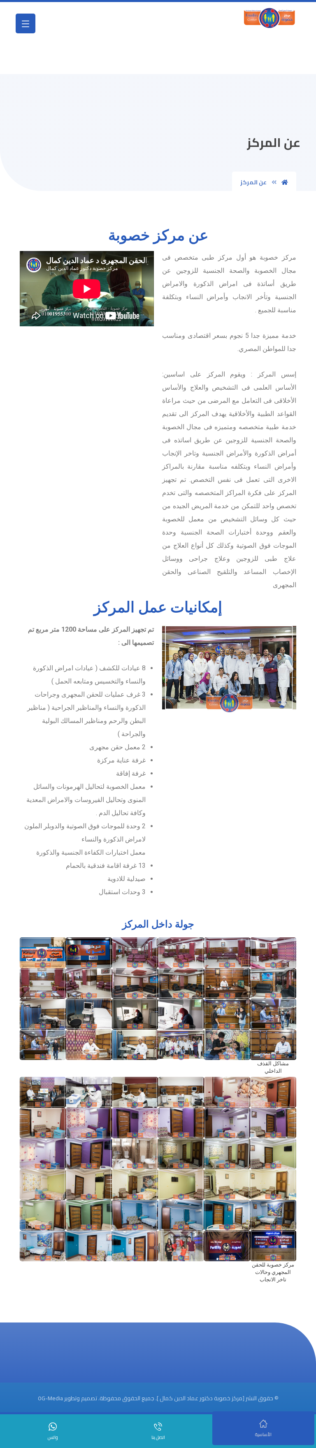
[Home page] (284, 182)
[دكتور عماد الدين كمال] (269, 17)
